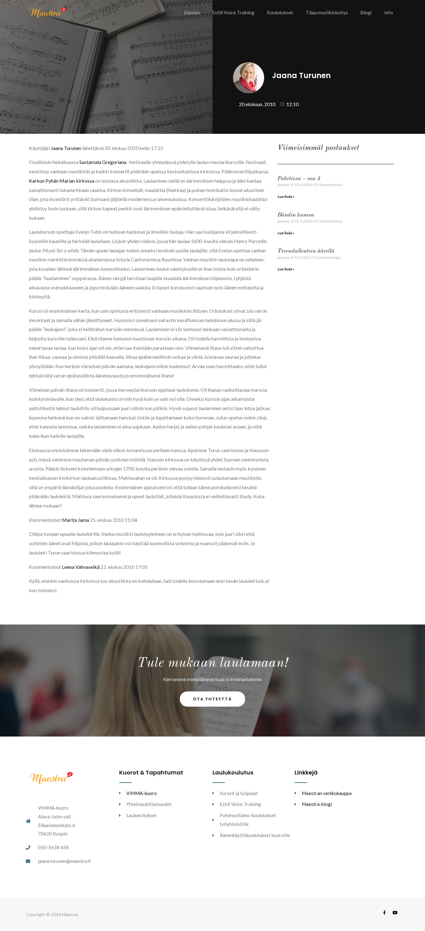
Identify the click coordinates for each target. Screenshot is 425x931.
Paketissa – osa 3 (299, 178)
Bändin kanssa (296, 215)
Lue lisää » (286, 196)
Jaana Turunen (66, 148)
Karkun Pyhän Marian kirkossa (61, 181)
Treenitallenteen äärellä (306, 251)
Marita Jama (75, 520)
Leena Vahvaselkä (81, 567)
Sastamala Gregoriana (102, 162)
